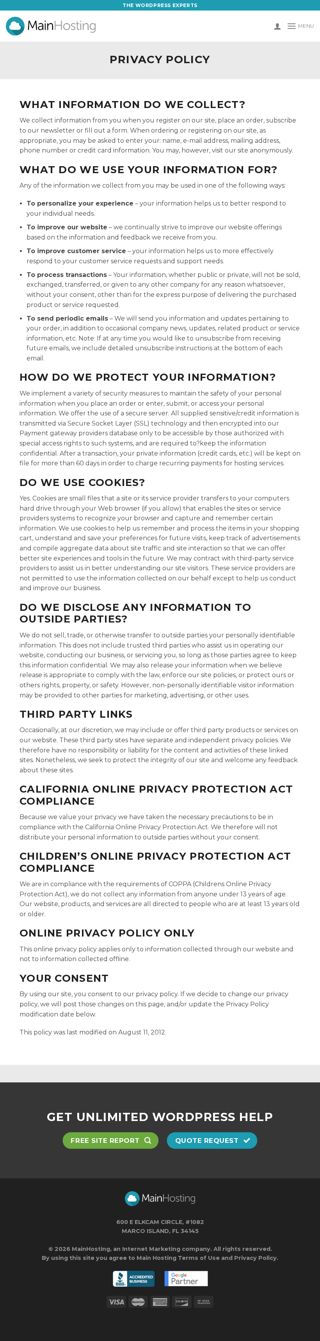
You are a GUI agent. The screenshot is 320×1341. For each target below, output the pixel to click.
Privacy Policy (255, 1257)
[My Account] (277, 26)
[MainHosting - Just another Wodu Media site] (51, 26)
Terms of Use (199, 1257)
